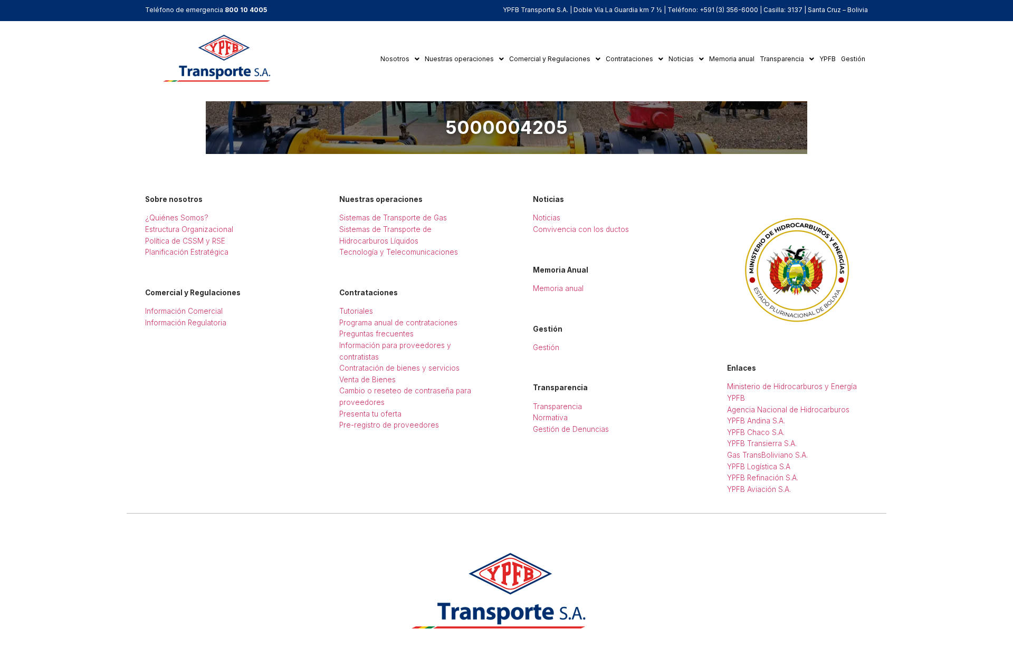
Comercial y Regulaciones (549, 59)
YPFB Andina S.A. (756, 421)
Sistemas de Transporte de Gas (393, 218)
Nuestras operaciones (459, 59)
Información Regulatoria (185, 322)
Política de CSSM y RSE (185, 241)
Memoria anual (731, 59)
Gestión (853, 59)
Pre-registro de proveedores (389, 425)
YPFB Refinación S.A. (762, 478)
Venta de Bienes (367, 379)
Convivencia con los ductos (581, 229)
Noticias (681, 59)
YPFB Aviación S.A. (759, 489)
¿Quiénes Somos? (176, 218)
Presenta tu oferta (370, 414)
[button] (400, 59)
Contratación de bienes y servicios (399, 368)
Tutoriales (356, 311)
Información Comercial (184, 311)
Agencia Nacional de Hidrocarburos (788, 409)
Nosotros (394, 59)
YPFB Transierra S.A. (762, 443)
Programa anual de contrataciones (398, 322)
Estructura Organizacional (189, 229)
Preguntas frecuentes (376, 334)
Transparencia (782, 59)
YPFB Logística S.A (758, 466)
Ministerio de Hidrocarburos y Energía (792, 386)
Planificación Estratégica (186, 252)
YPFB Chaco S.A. (756, 432)
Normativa (550, 417)
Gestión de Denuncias (571, 429)
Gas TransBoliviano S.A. (767, 455)
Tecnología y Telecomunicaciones (398, 252)
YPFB (827, 59)
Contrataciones (629, 59)
